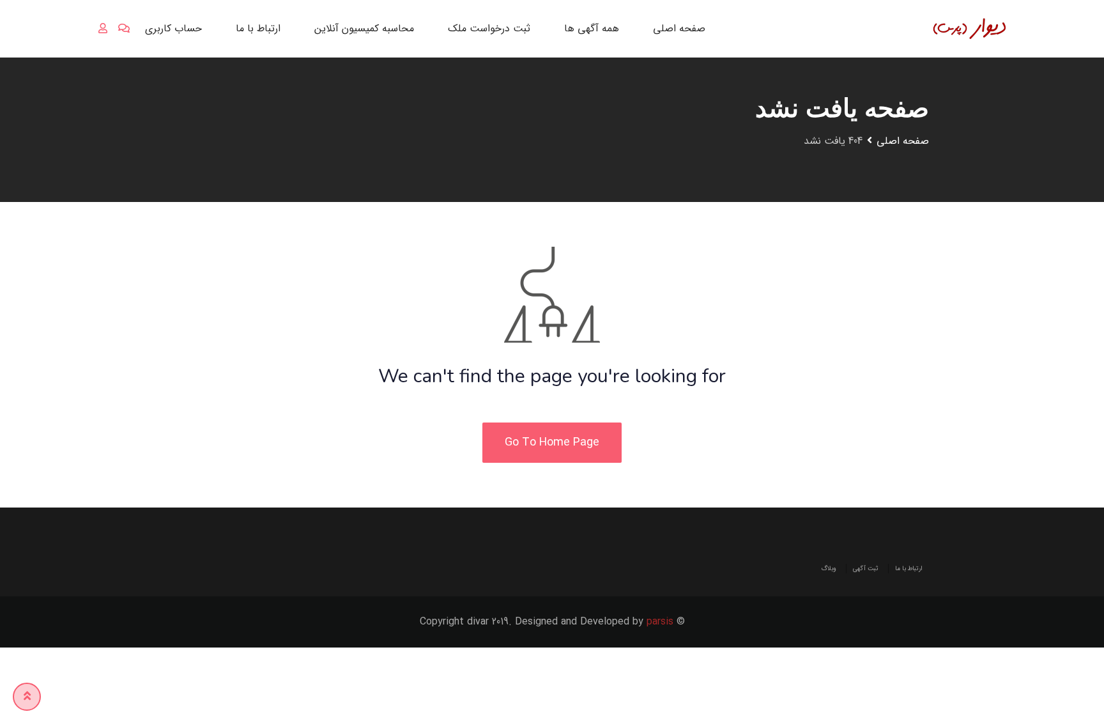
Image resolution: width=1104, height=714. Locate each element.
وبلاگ (828, 568)
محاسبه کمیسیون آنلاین (364, 28)
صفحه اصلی (679, 28)
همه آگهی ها (591, 28)
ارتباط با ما (258, 28)
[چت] (124, 29)
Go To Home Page (552, 442)
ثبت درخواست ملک (489, 28)
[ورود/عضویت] (102, 29)
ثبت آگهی (865, 568)
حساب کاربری (173, 28)
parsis (660, 622)
